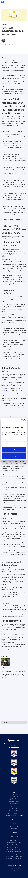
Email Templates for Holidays (13, 844)
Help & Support (14, 826)
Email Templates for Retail (14, 860)
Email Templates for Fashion (13, 849)
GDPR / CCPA (8, 873)
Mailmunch (8, 390)
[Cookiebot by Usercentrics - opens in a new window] (20, 420)
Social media (4, 516)
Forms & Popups (14, 796)
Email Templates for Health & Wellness (14, 854)
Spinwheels (14, 806)
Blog (14, 821)
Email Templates (9, 813)
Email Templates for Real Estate (13, 846)
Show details (20, 444)
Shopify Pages (14, 808)
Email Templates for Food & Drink (13, 853)
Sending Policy (20, 870)
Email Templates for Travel (13, 847)
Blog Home (4, 24)
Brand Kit (14, 823)
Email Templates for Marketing (14, 842)
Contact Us (14, 828)
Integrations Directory (14, 834)
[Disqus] (14, 701)
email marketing (5, 377)
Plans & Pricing (14, 794)
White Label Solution (14, 810)
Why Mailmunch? (14, 825)
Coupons (14, 805)
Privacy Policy (7, 870)
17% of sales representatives (11, 75)
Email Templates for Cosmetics (13, 851)
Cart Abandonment (14, 803)
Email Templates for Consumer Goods (14, 858)
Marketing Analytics (14, 812)
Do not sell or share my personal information (14, 455)
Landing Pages (14, 798)
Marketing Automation (14, 801)
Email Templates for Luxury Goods (14, 856)
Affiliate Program (14, 836)
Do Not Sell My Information (17, 873)
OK (14, 449)
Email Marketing (14, 799)
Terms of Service (14, 870)
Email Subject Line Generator (12, 815)
